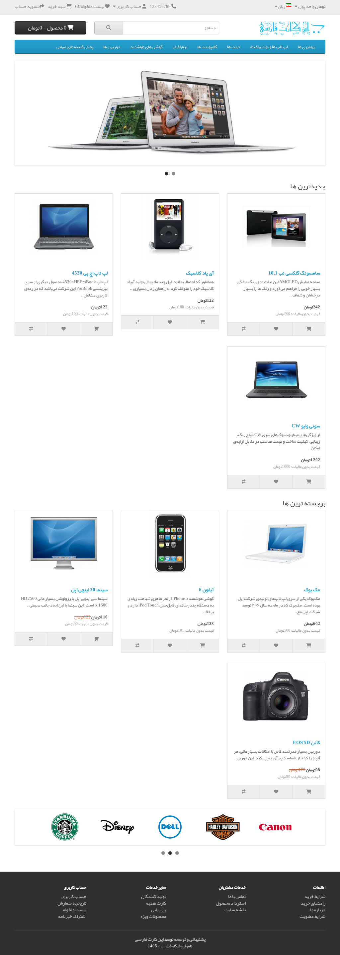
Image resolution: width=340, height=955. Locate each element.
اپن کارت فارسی (149, 939)
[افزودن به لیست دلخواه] (276, 329)
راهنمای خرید (313, 903)
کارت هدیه (156, 903)
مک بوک (312, 590)
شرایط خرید (314, 896)
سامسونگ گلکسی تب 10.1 (294, 273)
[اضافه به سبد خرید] (309, 329)
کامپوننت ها (207, 46)
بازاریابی (158, 910)
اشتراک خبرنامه (72, 916)
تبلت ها (233, 46)
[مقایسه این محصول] (243, 329)
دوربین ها (111, 46)
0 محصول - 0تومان (47, 27)
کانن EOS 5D (306, 742)
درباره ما (317, 910)
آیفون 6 (206, 590)
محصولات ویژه (153, 916)
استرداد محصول (231, 903)
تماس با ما (237, 896)
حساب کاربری (73, 896)
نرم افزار (180, 46)
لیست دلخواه (74, 910)
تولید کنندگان (153, 896)
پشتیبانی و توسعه (190, 939)
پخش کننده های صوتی (74, 46)
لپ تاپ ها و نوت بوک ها (269, 46)
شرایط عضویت (312, 916)
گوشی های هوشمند (146, 46)
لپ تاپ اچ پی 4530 (90, 273)
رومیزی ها (306, 46)
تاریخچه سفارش (71, 903)
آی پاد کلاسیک (200, 273)
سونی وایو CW (306, 426)
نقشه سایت (235, 910)
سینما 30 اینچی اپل (89, 590)
